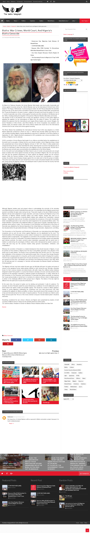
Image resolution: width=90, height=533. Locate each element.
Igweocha (71, 375)
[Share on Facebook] (16, 340)
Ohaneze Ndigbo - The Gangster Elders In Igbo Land (49, 381)
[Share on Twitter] (28, 340)
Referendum (73, 386)
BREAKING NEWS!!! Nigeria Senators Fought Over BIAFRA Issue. (79, 240)
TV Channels (20, 1)
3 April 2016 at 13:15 (19, 417)
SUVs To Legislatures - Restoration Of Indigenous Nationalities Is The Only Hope (11, 400)
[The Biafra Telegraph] (12, 11)
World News (51, 21)
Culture (72, 367)
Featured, (17, 37)
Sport (80, 386)
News (84, 378)
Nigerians (80, 381)
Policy (8, 1)
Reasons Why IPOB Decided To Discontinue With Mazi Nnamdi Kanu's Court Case (79, 301)
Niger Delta (67, 381)
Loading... (65, 173)
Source (4, 307)
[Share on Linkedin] (51, 340)
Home (4, 26)
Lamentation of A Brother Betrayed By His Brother (30, 401)
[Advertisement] (56, 9)
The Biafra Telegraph (7, 522)
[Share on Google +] (39, 340)
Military (78, 378)
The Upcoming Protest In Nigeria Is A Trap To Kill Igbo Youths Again (11, 381)
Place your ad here (68, 171)
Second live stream (37, 1)
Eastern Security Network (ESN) (73, 370)
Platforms (13, 1)
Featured (13, 26)
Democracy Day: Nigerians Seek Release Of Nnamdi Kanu (78, 285)
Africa (73, 364)
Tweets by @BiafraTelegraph (71, 167)
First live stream (28, 1)
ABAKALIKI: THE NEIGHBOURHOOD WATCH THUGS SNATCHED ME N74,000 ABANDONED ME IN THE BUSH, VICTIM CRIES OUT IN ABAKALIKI (33, 463)
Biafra (8, 26)
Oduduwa (76, 384)
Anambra (79, 364)
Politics (24, 21)
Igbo (66, 375)
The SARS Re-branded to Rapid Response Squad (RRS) (30, 381)
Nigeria (74, 381)
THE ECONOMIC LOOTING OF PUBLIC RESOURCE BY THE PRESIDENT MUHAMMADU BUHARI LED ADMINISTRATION (75, 488)
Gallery (41, 21)
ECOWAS (67, 372)
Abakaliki (67, 364)
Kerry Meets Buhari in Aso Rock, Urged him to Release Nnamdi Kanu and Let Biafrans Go (75, 265)
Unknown (10, 417)
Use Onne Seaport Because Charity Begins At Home (78, 308)
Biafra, (13, 37)
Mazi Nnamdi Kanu (69, 378)
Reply (10, 423)
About (4, 1)
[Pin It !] (8, 344)
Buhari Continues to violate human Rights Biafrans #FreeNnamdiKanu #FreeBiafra (79, 214)
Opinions (32, 21)
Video (66, 389)
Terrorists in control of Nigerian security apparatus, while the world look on (75, 505)
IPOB (77, 375)
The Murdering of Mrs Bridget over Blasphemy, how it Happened (78, 227)
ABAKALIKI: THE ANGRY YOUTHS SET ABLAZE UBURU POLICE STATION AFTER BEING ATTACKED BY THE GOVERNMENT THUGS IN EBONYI (56, 463)
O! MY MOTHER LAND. (38, 45)
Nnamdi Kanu (68, 384)
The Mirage (46, 402)
